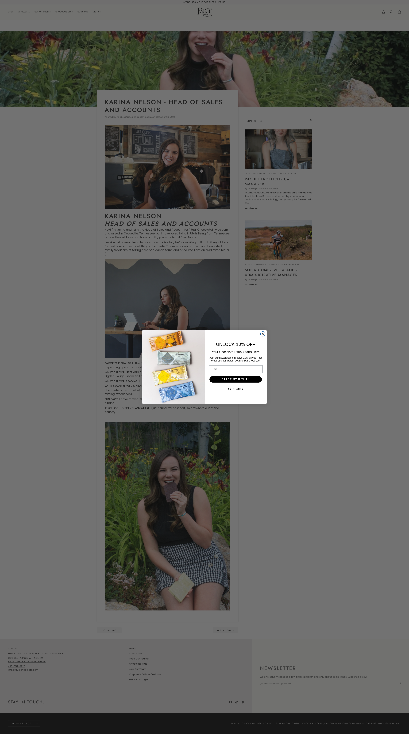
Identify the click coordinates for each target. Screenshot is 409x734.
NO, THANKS (235, 389)
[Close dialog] (262, 333)
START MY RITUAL (236, 379)
